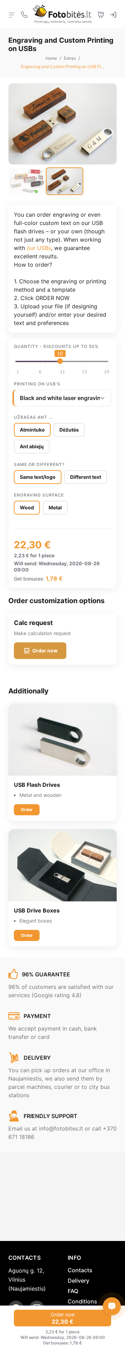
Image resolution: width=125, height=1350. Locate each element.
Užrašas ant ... (33, 417)
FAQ (73, 1291)
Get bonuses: (29, 579)
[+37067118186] (24, 14)
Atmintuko (32, 430)
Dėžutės (69, 430)
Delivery (78, 1280)
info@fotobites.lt (61, 1128)
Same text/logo (38, 477)
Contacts (80, 1270)
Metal (55, 507)
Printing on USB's (37, 383)
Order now (45, 650)
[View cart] (100, 14)
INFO (74, 1257)
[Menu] (11, 14)
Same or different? (39, 464)
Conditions (82, 1301)
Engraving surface (39, 495)
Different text (85, 477)
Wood (27, 507)
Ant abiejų (32, 446)
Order (27, 809)
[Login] (113, 14)
